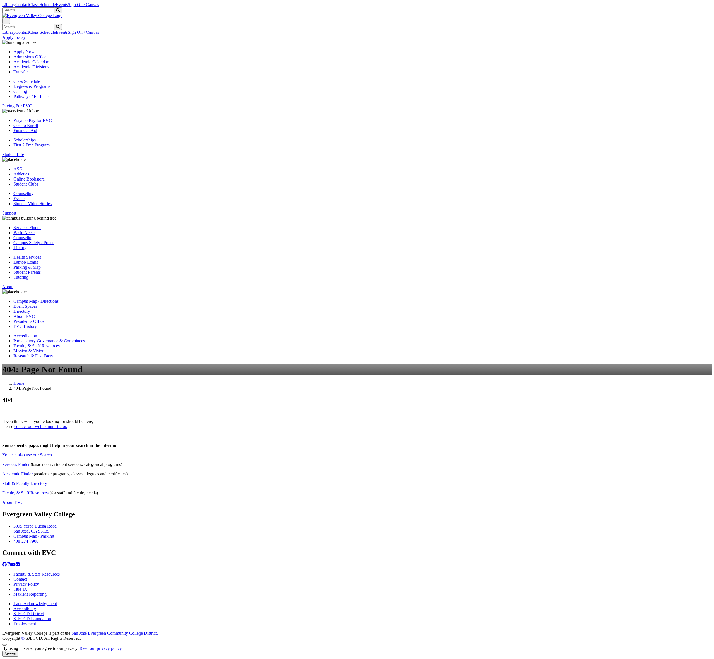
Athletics (21, 174)
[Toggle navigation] (6, 21)
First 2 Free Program (31, 145)
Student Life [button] (13, 154)
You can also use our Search (27, 455)
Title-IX (20, 589)
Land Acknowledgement (35, 603)
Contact (22, 4)
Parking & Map (27, 267)
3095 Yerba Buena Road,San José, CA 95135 (35, 528)
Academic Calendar (30, 61)
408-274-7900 (25, 541)
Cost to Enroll (25, 125)
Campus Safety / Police (33, 242)
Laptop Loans (25, 262)
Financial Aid (25, 130)
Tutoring (20, 277)
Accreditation (25, 335)
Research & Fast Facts (33, 355)
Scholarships (24, 140)
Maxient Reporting (30, 594)
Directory (21, 311)
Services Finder (27, 227)
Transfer (20, 71)
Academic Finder (17, 474)
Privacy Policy (26, 584)
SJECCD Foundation (32, 618)
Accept (10, 654)
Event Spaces (25, 306)
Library (8, 4)
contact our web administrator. (40, 426)
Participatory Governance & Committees (49, 340)
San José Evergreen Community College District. (114, 633)
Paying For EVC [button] (17, 106)
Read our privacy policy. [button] (101, 648)
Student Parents (27, 272)
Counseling (23, 193)
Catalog (20, 91)
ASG (18, 169)
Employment (24, 623)
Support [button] (9, 213)
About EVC (24, 316)
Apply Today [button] (14, 37)
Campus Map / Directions (36, 301)
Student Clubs (25, 184)
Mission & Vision (28, 350)
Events (62, 4)
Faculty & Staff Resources (36, 345)
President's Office (28, 321)
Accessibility (24, 608)
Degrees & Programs (31, 86)
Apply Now (24, 51)
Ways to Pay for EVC (32, 120)
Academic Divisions (31, 66)
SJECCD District (28, 613)
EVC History (25, 326)
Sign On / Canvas (83, 4)
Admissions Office (29, 56)
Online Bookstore (29, 179)
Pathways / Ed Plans (31, 96)
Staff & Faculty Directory (24, 483)
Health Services (27, 257)
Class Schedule (42, 4)
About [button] (7, 286)
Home (18, 383)
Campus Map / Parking (33, 536)
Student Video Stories (32, 203)
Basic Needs (24, 232)
